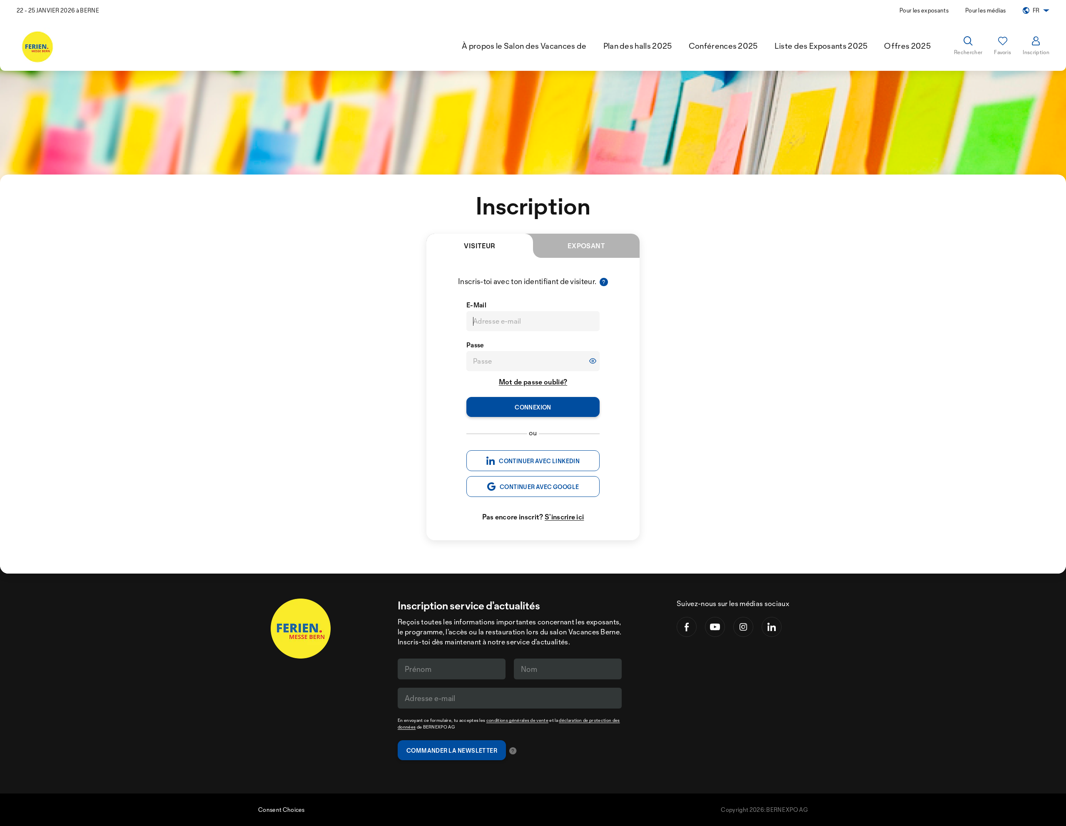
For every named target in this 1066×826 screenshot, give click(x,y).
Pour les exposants (924, 10)
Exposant (586, 246)
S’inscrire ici (564, 516)
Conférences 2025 (723, 46)
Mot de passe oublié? (533, 381)
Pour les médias (985, 10)
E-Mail (476, 305)
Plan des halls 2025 (637, 46)
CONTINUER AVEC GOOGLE (539, 486)
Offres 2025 (907, 46)
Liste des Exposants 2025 (821, 46)
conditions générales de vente (517, 720)
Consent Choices (281, 809)
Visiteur (480, 246)
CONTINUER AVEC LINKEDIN (539, 460)
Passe (475, 345)
